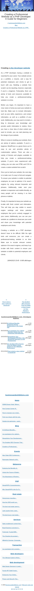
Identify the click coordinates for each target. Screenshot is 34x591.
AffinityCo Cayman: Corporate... (11, 540)
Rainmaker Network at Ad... (10, 459)
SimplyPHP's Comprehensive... (11, 485)
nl (22, 589)
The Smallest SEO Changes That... (12, 442)
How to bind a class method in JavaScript (6, 303)
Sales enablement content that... (12, 523)
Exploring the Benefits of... (10, 468)
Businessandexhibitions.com (13, 585)
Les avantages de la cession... (11, 549)
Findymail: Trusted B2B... (9, 532)
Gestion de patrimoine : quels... (11, 421)
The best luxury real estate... (10, 515)
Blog (16, 25)
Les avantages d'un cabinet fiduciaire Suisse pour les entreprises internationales (16, 332)
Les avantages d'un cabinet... (11, 434)
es (16, 589)
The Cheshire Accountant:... (10, 536)
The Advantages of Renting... (11, 476)
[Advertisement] (17, 47)
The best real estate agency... (11, 506)
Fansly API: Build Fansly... (10, 570)
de (12, 589)
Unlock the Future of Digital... (11, 472)
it (20, 589)
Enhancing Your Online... (9, 575)
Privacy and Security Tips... (10, 579)
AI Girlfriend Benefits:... (9, 430)
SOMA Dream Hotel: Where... (11, 404)
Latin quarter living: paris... (10, 510)
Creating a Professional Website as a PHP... (16, 27)
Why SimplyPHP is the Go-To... (11, 489)
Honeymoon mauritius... (9, 498)
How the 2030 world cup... (10, 502)
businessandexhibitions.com (16, 23)
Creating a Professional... (9, 446)
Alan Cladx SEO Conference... (11, 455)
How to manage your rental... (11, 413)
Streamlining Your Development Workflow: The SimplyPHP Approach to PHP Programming (16, 338)
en (14, 589)
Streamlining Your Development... (12, 438)
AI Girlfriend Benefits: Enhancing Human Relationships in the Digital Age (15, 325)
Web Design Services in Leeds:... (12, 566)
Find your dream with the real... (11, 417)
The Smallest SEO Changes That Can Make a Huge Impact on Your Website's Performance (26, 307)
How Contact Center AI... (9, 408)
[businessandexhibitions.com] (17, 5)
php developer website (20, 68)
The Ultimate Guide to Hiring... (11, 557)
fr (18, 589)
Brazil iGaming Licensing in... (11, 528)
